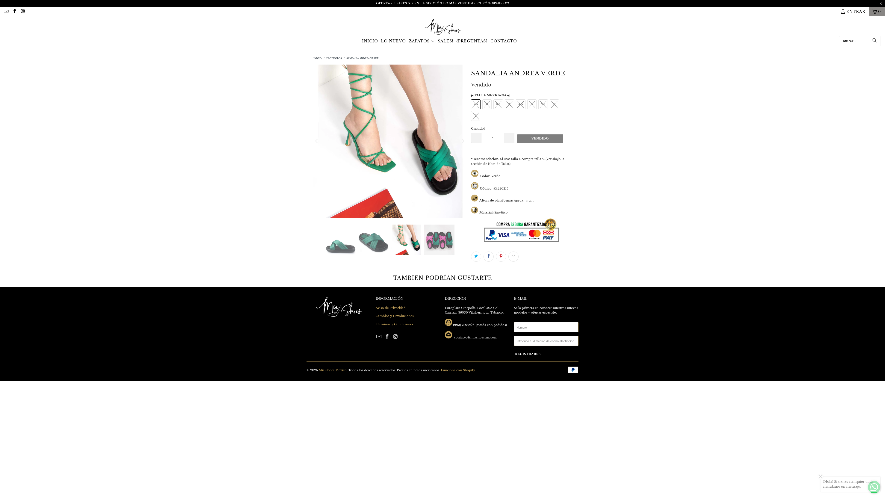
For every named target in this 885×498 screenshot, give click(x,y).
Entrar (855, 11)
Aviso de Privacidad (391, 308)
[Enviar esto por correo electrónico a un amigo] (513, 257)
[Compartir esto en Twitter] (476, 257)
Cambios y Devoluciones (395, 316)
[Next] (463, 141)
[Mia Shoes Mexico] (443, 27)
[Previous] (317, 141)
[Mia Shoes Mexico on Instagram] (22, 11)
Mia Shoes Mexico (333, 370)
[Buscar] (874, 41)
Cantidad (478, 128)
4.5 (520, 104)
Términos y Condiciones (394, 324)
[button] (422, 41)
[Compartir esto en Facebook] (489, 257)
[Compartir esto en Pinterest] (501, 257)
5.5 (543, 104)
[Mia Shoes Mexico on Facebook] (14, 11)
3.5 (498, 104)
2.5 (476, 104)
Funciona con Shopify (458, 370)
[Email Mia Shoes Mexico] (6, 11)
